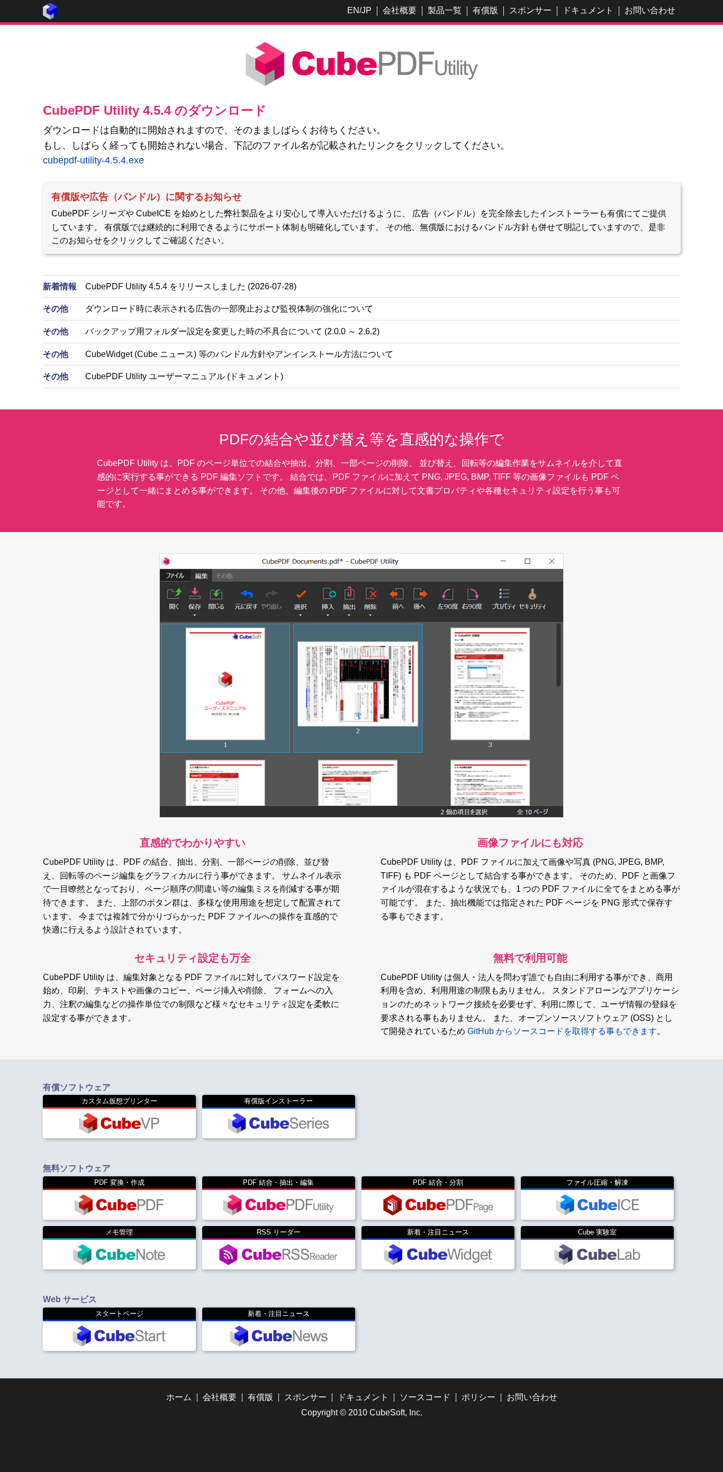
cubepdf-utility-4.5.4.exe (93, 160)
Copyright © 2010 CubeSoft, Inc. (361, 1412)
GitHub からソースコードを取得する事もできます (562, 1031)
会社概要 (400, 10)
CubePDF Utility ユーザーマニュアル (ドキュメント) (184, 376)
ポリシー (478, 1397)
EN (353, 10)
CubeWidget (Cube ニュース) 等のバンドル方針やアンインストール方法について (239, 354)
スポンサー (530, 10)
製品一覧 (445, 10)
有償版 (485, 10)
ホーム (179, 1397)
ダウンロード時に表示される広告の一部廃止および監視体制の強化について (229, 308)
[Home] (50, 16)
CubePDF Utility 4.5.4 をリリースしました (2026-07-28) (190, 286)
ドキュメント (588, 10)
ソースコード (425, 1397)
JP (367, 10)
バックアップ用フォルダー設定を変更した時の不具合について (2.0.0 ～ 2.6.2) (232, 331)
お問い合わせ (650, 10)
